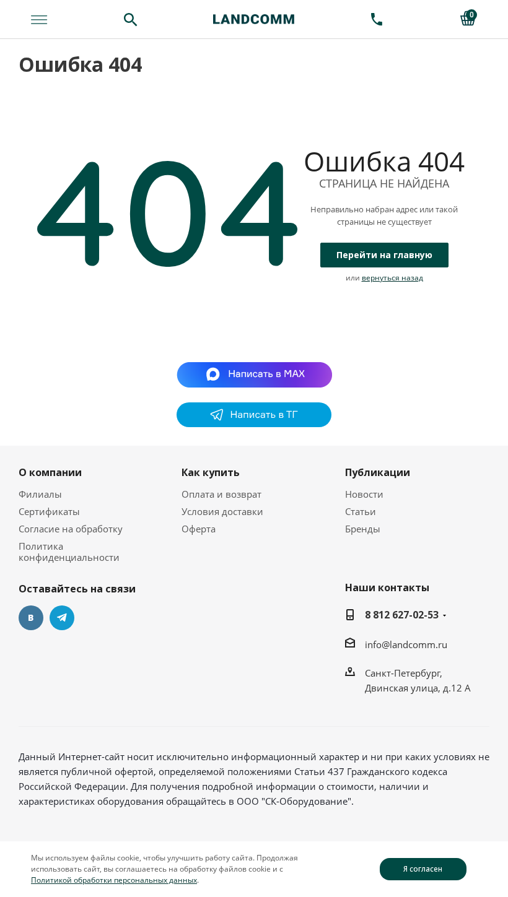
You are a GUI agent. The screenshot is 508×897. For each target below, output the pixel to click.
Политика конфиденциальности (69, 551)
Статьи (360, 511)
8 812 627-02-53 (402, 615)
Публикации (377, 472)
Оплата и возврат (221, 494)
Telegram (62, 617)
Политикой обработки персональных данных (114, 880)
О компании (50, 472)
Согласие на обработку (71, 528)
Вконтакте (31, 617)
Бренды (362, 528)
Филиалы (40, 494)
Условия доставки (222, 511)
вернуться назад (392, 277)
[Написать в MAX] (254, 374)
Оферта (199, 528)
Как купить (211, 472)
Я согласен (422, 869)
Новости (364, 494)
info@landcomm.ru (406, 644)
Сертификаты (49, 511)
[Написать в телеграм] (254, 423)
